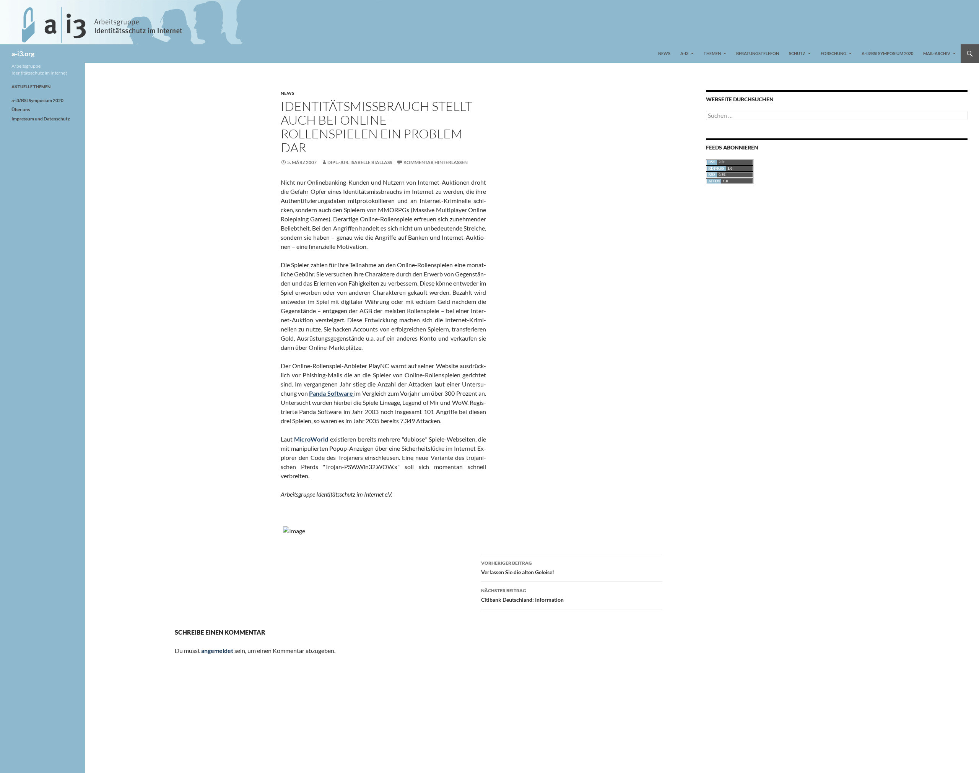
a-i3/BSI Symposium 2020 (887, 53)
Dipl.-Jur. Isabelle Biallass (359, 162)
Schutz (797, 53)
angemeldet (217, 650)
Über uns (20, 109)
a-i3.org (22, 53)
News (664, 53)
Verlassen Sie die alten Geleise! (517, 567)
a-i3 (684, 53)
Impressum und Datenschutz (40, 119)
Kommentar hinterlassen (435, 162)
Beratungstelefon (757, 53)
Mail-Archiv (936, 53)
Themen (712, 53)
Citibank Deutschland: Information (522, 595)
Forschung (833, 53)
